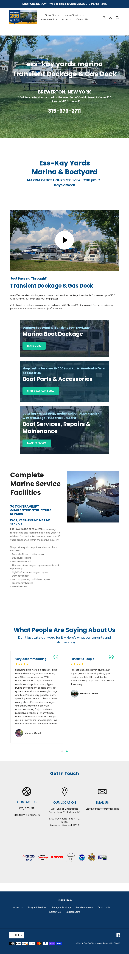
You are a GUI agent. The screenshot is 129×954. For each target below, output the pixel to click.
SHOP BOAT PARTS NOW (40, 391)
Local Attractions (84, 907)
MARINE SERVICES (36, 443)
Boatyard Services (37, 907)
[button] (62, 751)
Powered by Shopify (111, 943)
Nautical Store (72, 911)
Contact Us (55, 911)
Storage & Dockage (61, 907)
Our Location (104, 907)
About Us (18, 907)
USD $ (15, 935)
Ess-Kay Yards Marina (93, 943)
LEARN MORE (34, 345)
